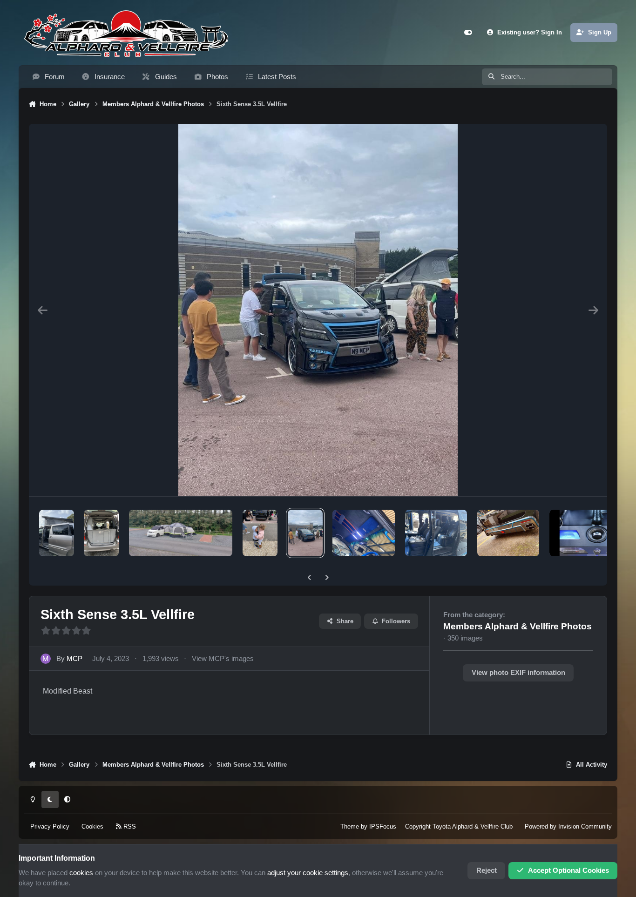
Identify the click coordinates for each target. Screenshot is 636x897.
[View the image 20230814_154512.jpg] (180, 533)
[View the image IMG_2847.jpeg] (101, 533)
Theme (349, 826)
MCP (74, 658)
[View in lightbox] (318, 310)
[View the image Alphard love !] (260, 533)
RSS (129, 826)
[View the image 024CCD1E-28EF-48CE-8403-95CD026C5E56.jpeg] (363, 533)
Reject (486, 870)
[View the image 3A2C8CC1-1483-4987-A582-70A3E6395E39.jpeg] (436, 533)
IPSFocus (382, 826)
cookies (81, 873)
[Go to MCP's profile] (46, 659)
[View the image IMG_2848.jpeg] (56, 533)
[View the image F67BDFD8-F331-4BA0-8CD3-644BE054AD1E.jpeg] (508, 533)
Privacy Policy (49, 826)
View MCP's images (223, 658)
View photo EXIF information (518, 672)
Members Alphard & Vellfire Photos (517, 626)
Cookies (92, 826)
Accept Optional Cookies (568, 870)
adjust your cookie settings (307, 873)
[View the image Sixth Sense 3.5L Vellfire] (305, 533)
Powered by (568, 826)
